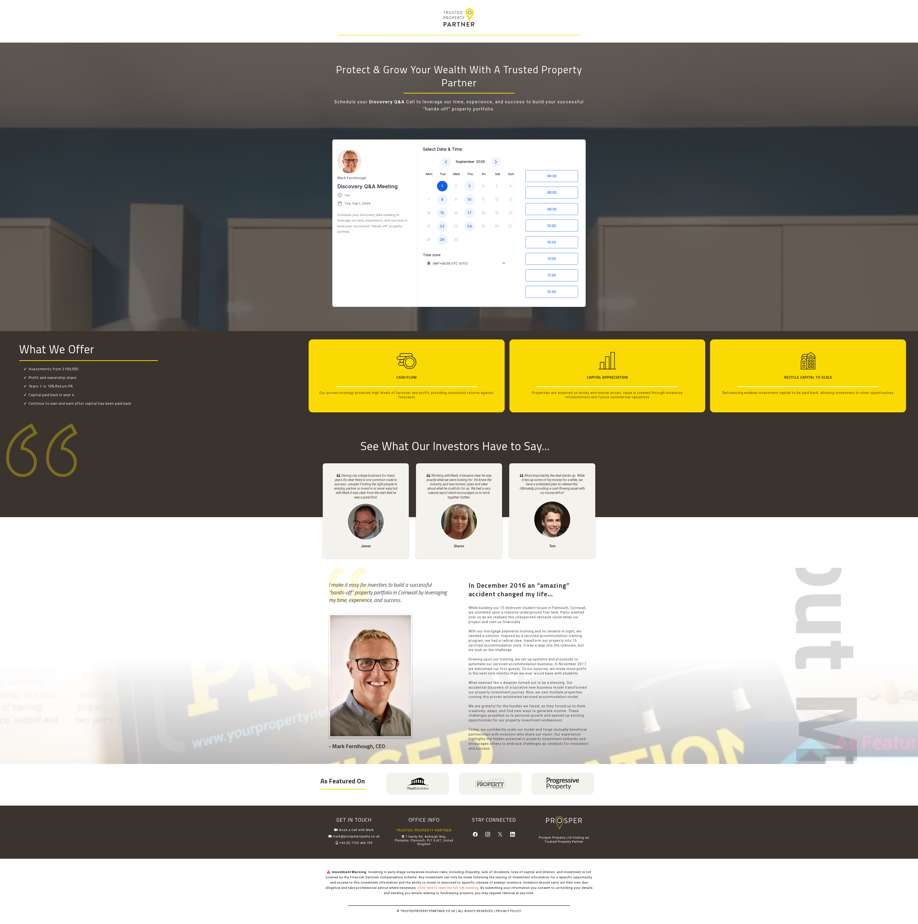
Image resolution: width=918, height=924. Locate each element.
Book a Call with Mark (356, 830)
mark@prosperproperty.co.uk (356, 836)
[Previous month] (446, 162)
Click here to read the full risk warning (448, 888)
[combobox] (466, 263)
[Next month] (496, 162)
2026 (480, 161)
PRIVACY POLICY (508, 911)
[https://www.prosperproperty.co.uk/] (564, 822)
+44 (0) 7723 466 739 (355, 843)
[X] (500, 834)
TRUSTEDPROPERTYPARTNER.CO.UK (427, 911)
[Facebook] (475, 834)
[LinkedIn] (512, 834)
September (465, 161)
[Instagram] (487, 834)
